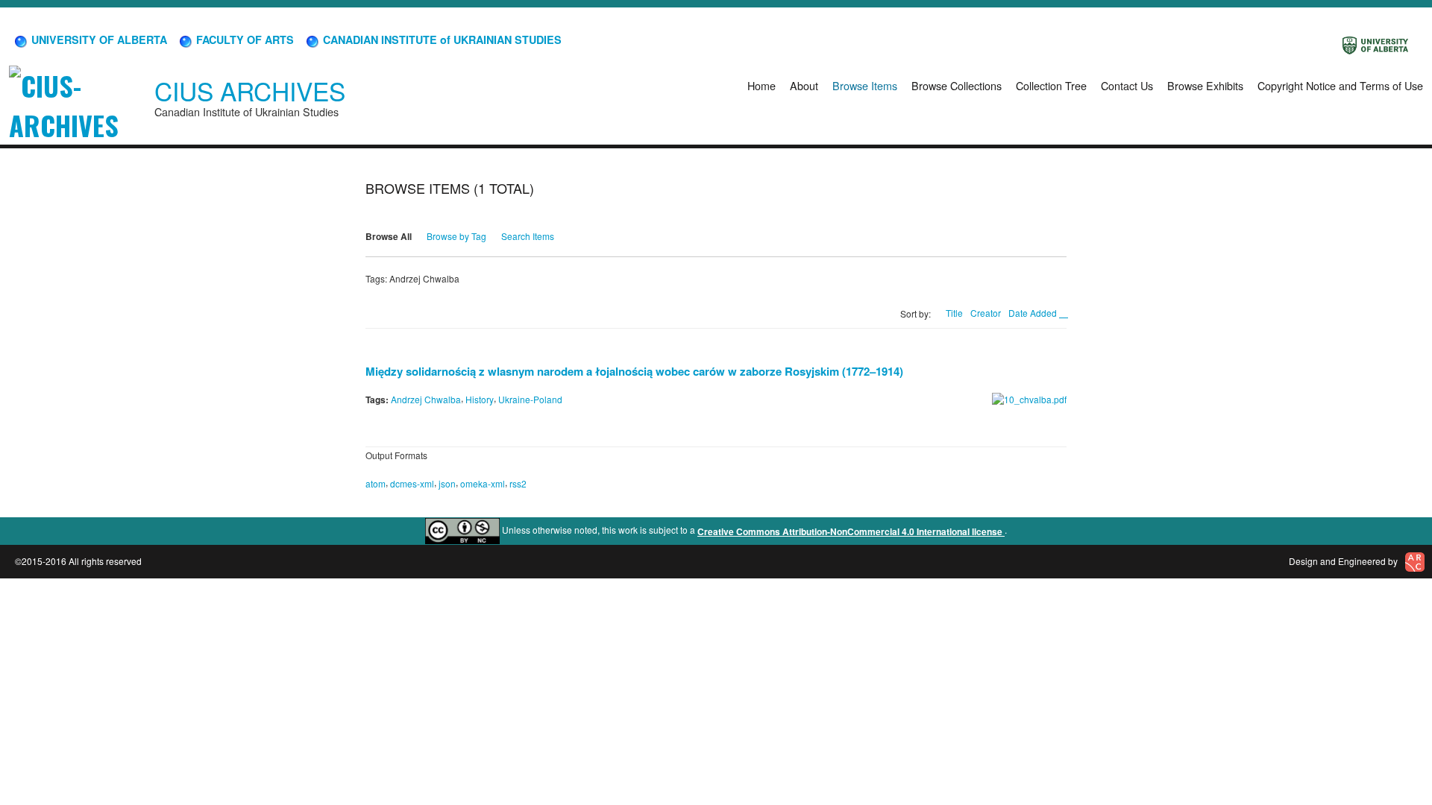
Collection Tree (1051, 85)
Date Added (1033, 312)
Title (954, 312)
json (447, 483)
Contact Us (1127, 85)
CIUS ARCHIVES (249, 90)
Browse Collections (956, 85)
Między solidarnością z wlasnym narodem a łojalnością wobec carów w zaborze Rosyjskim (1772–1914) (634, 371)
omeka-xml (482, 483)
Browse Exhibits (1205, 85)
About (804, 85)
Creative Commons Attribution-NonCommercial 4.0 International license (851, 531)
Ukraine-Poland (530, 399)
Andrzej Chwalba (426, 399)
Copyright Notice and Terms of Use (1340, 85)
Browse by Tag (456, 236)
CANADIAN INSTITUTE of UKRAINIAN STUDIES (441, 39)
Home (761, 85)
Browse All (388, 236)
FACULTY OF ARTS (243, 39)
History (479, 399)
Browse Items (864, 85)
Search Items (527, 236)
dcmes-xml (412, 483)
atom (375, 483)
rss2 (518, 483)
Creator (985, 312)
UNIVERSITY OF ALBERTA (97, 39)
